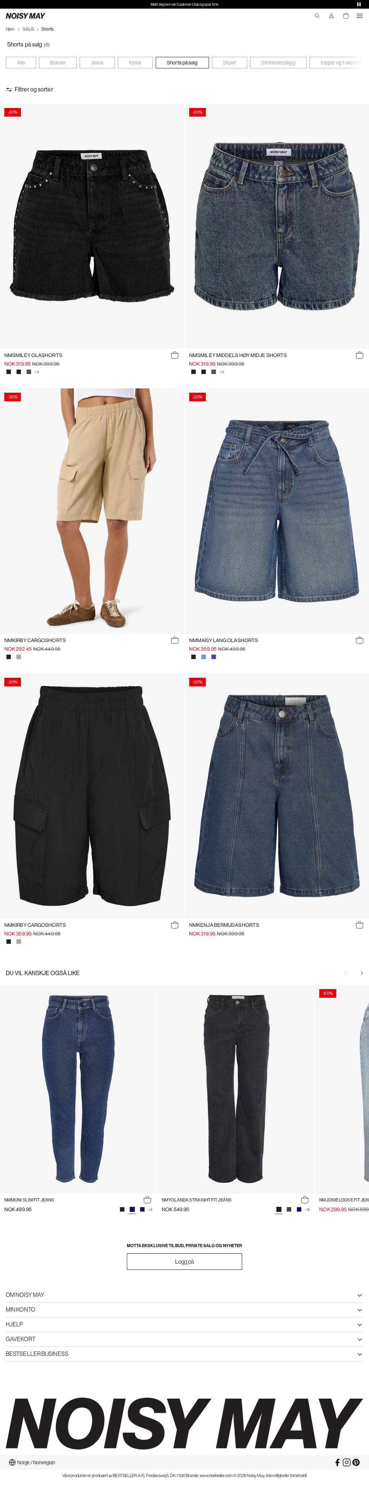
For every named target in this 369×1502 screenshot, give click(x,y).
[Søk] (317, 16)
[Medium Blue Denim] (213, 657)
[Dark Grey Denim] (29, 371)
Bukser (58, 63)
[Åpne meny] (359, 15)
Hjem (10, 29)
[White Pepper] (18, 657)
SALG (28, 29)
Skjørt (229, 63)
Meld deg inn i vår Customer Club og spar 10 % (185, 4)
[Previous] (346, 973)
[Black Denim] (8, 371)
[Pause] (359, 4)
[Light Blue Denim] (203, 657)
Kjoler (135, 63)
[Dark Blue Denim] (142, 1209)
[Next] (362, 973)
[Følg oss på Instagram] (346, 1462)
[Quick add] (175, 355)
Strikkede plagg (278, 63)
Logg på (184, 1261)
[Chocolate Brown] (289, 1209)
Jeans (97, 63)
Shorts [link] (47, 29)
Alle (21, 63)
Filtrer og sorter (34, 89)
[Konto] (331, 16)
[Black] (8, 657)
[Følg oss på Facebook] (337, 1462)
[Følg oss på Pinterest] (356, 1462)
